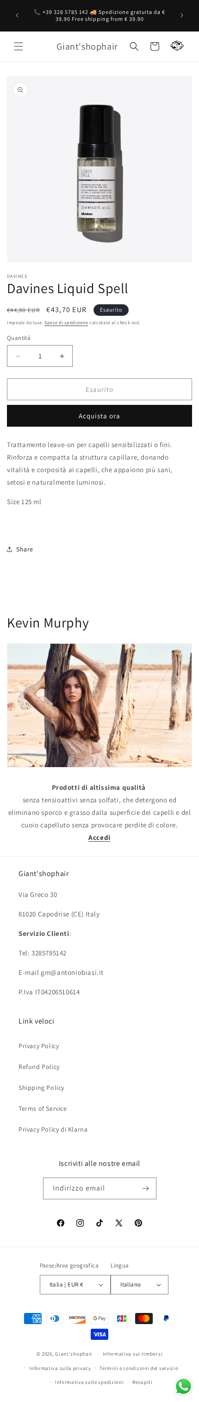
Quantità (19, 338)
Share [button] (24, 549)
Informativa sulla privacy (60, 1368)
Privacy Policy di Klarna (53, 1129)
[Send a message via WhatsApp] (183, 1386)
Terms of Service (43, 1108)
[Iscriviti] (146, 1188)
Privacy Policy (39, 1046)
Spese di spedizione (66, 323)
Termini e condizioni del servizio (139, 1368)
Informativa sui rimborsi (133, 1354)
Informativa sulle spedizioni (89, 1382)
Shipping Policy (41, 1087)
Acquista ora (99, 415)
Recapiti (142, 1382)
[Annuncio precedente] (17, 15)
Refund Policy (39, 1067)
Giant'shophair (74, 1354)
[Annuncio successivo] (182, 15)
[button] (18, 46)
